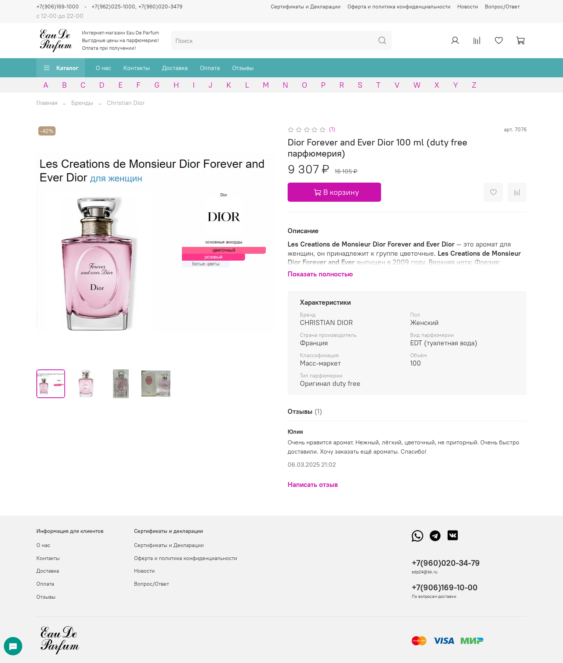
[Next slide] (263, 244)
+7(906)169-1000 (57, 6)
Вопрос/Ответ (502, 6)
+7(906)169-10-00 (445, 587)
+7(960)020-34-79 (446, 563)
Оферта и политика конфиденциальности (398, 6)
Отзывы (243, 68)
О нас (103, 68)
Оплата (210, 68)
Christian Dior (126, 102)
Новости (467, 6)
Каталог (67, 68)
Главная (46, 102)
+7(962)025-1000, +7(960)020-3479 (137, 6)
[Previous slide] (48, 244)
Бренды (82, 102)
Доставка (175, 68)
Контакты (136, 68)
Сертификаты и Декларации (305, 6)
